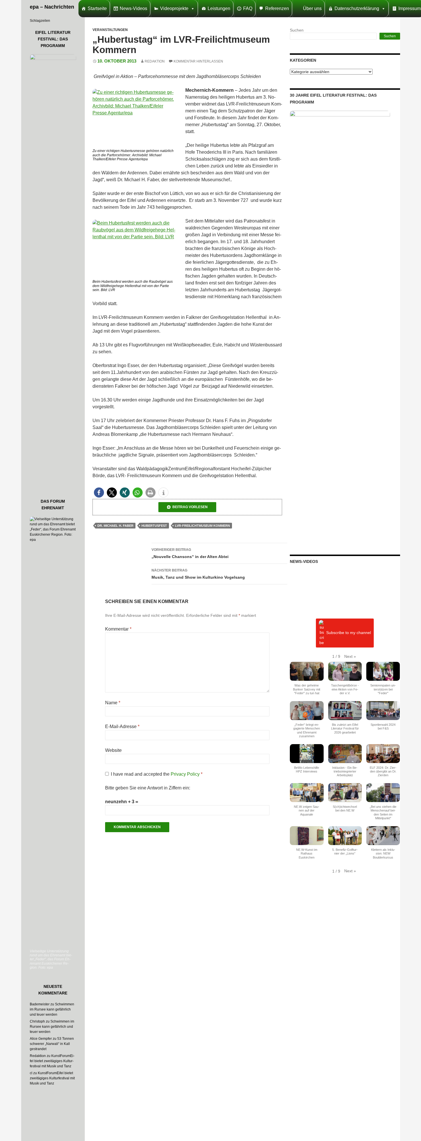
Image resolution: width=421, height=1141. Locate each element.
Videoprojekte (174, 8)
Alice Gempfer (41, 1039)
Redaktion (155, 61)
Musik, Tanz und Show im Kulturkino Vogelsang (198, 574)
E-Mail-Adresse (122, 726)
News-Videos (133, 8)
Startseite (97, 8)
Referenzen (277, 8)
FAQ (247, 8)
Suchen (297, 30)
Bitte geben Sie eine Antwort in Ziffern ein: (147, 787)
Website (113, 750)
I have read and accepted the (156, 774)
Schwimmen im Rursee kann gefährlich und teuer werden (52, 1009)
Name (112, 702)
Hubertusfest (154, 525)
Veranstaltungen (110, 30)
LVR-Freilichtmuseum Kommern (202, 525)
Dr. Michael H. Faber (115, 525)
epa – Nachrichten (52, 7)
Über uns (312, 8)
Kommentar (118, 629)
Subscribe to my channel (348, 633)
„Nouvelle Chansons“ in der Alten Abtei (190, 553)
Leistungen (219, 8)
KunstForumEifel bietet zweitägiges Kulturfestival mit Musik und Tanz (52, 1061)
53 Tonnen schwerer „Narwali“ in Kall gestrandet (52, 1044)
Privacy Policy (186, 774)
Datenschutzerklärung (357, 8)
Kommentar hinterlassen (198, 61)
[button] (99, 492)
